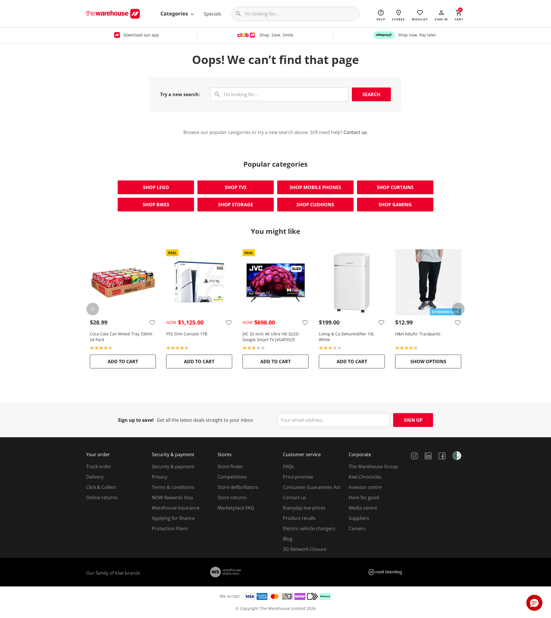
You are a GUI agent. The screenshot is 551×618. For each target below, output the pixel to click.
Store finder (230, 466)
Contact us (355, 132)
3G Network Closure (304, 549)
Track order (98, 466)
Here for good (364, 497)
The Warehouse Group (373, 466)
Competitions (232, 477)
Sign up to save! (136, 420)
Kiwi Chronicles (365, 477)
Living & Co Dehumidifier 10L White (346, 336)
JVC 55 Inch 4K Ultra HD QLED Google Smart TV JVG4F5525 (270, 336)
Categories (174, 13)
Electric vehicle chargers (309, 528)
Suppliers (359, 518)
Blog (287, 539)
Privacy (159, 477)
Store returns (232, 497)
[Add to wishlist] (152, 322)
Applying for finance (173, 518)
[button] (441, 15)
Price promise (298, 477)
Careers (357, 528)
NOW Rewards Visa (172, 497)
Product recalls (299, 518)
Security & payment (173, 466)
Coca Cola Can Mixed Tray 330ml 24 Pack (121, 336)
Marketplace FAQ (236, 508)
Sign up (413, 420)
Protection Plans (170, 528)
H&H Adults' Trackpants (418, 334)
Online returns (102, 497)
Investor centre (365, 487)
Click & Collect (101, 487)
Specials (212, 14)
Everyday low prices (304, 508)
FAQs (288, 466)
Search (371, 94)
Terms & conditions (173, 487)
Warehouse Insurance (175, 508)
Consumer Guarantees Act (311, 487)
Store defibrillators (238, 487)
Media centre (363, 508)
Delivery (95, 477)
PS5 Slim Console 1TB (186, 334)
